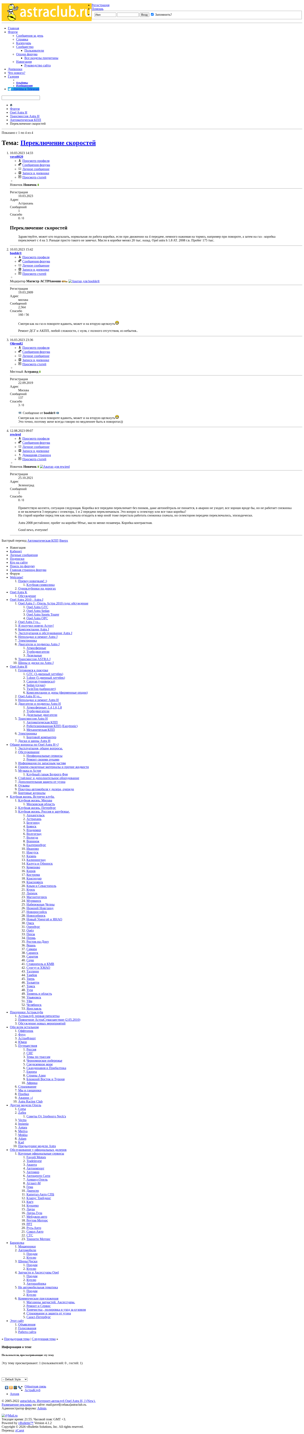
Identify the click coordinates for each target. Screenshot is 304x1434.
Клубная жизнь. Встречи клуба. (32, 796)
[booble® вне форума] (84, 281)
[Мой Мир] (15, 1387)
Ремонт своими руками (42, 759)
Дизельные (34, 655)
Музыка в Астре (29, 770)
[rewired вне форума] (55, 466)
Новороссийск (36, 912)
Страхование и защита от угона (48, 1313)
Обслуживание (28, 752)
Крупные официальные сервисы (41, 1153)
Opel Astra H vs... (30, 696)
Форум (13, 32)
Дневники (15, 69)
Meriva (23, 1131)
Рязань (31, 945)
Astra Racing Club (30, 1101)
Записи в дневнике (35, 173)
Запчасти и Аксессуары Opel (38, 1272)
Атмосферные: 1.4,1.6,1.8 (44, 707)
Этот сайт (17, 1320)
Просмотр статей (34, 177)
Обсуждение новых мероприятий (42, 1023)
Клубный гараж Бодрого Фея (47, 774)
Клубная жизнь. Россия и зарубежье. (44, 811)
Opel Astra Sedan (37, 611)
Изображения (24, 85)
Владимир (33, 830)
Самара (31, 949)
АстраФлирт (27, 1038)
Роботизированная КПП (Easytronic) (52, 726)
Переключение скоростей (58, 142)
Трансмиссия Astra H (24, 116)
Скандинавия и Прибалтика (46, 1068)
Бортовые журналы (31, 793)
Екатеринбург (36, 845)
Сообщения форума (36, 165)
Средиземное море (39, 1064)
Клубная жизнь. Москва (35, 800)
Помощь (97, 9)
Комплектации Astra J (33, 629)
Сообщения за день (29, 35)
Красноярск (34, 882)
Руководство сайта (37, 65)
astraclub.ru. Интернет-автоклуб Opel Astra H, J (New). (58, 1401)
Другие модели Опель (25, 1105)
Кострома (33, 874)
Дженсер (32, 1190)
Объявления (26, 1324)
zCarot (19, 1430)
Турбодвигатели (37, 651)
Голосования (27, 1328)
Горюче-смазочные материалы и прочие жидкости (53, 767)
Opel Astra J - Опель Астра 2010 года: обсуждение (53, 603)
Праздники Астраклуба (26, 1012)
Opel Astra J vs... (29, 622)
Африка (31, 1083)
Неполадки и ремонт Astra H (38, 700)
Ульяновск (33, 997)
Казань (31, 856)
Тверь (30, 979)
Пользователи (34, 50)
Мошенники (27, 1246)
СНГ (29, 1053)
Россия (31, 1049)
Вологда (32, 837)
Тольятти (32, 982)
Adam (22, 1138)
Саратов (32, 956)
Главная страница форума (28, 570)
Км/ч (29, 1202)
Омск (30, 923)
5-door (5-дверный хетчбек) (45, 677)
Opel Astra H (18, 112)
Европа (31, 1071)
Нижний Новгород (39, 908)
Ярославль (33, 1008)
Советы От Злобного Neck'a (46, 1116)
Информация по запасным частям (42, 763)
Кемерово (33, 867)
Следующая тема (44, 1339)
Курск (30, 889)
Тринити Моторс (38, 1239)
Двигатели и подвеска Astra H (39, 703)
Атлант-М (33, 1183)
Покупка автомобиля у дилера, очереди (46, 789)
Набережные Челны (40, 904)
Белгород (32, 822)
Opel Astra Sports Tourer (42, 614)
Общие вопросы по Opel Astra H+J (34, 744)
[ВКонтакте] (7, 1387)
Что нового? (16, 73)
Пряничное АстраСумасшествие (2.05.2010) (49, 1019)
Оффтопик (25, 1031)
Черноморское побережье (44, 1060)
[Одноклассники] (11, 1387)
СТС (29, 1235)
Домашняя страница (36, 455)
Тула (29, 990)
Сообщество (25, 47)
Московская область (40, 804)
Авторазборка (36, 1283)
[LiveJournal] (20, 1387)
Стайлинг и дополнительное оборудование (48, 778)
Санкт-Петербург (38, 1317)
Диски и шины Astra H (34, 741)
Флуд (21, 1034)
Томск (30, 986)
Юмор (22, 1042)
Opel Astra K (18, 592)
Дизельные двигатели (41, 715)
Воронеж (32, 841)
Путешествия (27, 1045)
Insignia (23, 1123)
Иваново (32, 848)
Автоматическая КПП (25, 120)
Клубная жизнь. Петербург (37, 808)
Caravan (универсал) (40, 681)
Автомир (32, 1172)
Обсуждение (27, 596)
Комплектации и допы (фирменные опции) (57, 692)
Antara (22, 1127)
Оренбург (33, 926)
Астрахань (33, 819)
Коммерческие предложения (38, 1298)
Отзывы (24, 785)
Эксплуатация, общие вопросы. (40, 748)
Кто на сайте (19, 562)
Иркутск (32, 852)
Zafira (22, 1112)
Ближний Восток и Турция (45, 1079)
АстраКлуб (32, 1390)
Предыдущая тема (17, 1339)
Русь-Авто (33, 1228)
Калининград (35, 860)
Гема (29, 1187)
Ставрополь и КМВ (40, 964)
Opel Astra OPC (37, 618)
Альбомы (22, 82)
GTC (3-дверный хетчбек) (44, 674)
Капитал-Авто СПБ (40, 1194)
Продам (31, 1254)
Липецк (31, 893)
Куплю (31, 1257)
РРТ (29, 1224)
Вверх (63, 540)
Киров (31, 871)
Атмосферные (36, 648)
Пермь (31, 938)
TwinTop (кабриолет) (41, 689)
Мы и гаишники (29, 1090)
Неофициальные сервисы (44, 755)
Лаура (30, 1209)
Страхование (27, 1086)
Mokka (23, 1135)
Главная (13, 28)
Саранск (32, 952)
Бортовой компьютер (41, 737)
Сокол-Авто (34, 1231)
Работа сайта (27, 1332)
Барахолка (17, 1242)
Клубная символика (40, 584)
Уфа (29, 1001)
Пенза (30, 934)
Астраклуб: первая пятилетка (39, 1016)
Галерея (13, 76)
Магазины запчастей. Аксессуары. (50, 1302)
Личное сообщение (35, 169)
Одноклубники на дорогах (37, 588)
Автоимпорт (35, 1168)
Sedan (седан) (35, 685)
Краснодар (34, 878)
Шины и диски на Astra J (36, 663)
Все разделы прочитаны (41, 58)
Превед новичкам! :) (32, 581)
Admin (41, 1408)
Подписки (17, 558)
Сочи (30, 960)
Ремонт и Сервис (38, 1306)
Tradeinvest (34, 1161)
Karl (21, 1142)
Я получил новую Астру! (36, 625)
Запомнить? (163, 14)
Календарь (23, 43)
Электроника (27, 640)
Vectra (22, 1120)
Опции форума (26, 54)
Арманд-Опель (37, 1179)
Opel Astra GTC (37, 607)
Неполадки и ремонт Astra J (37, 637)
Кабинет (16, 551)
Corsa (22, 1109)
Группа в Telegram (25, 89)
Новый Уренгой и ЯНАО (44, 919)
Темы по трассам (38, 1057)
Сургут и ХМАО (38, 967)
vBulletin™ (26, 1423)
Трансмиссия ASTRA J (34, 659)
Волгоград (33, 834)
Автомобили (27, 1250)
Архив (14, 1394)
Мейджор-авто (36, 1216)
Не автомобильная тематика (38, 1287)
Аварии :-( (25, 1097)
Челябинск (34, 1005)
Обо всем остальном (24, 1027)
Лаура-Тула (34, 1213)
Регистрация (100, 5)
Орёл (30, 930)
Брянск (31, 826)
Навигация (24, 61)
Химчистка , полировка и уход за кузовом (56, 1309)
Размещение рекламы (17, 1404)
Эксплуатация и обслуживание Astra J (45, 633)
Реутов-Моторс (37, 1220)
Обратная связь (35, 1386)
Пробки (23, 1094)
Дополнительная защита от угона (41, 781)
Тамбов (31, 975)
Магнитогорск (36, 897)
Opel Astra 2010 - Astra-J (26, 599)
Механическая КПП (40, 729)
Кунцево (32, 1205)
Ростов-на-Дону (37, 941)
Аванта (31, 1164)
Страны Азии (36, 1075)
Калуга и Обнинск (39, 863)
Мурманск (33, 900)
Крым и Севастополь (41, 886)
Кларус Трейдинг (38, 1198)
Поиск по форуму (22, 566)
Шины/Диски (27, 1261)
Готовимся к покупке (33, 670)
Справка (22, 39)
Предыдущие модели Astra (37, 1146)
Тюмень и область (39, 993)
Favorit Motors (36, 1157)
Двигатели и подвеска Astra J (39, 644)
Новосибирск (35, 915)
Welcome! (16, 577)
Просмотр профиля (35, 161)
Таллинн (32, 971)
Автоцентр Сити (38, 1176)
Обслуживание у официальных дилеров (38, 1149)
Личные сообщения (24, 555)
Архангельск (35, 815)
